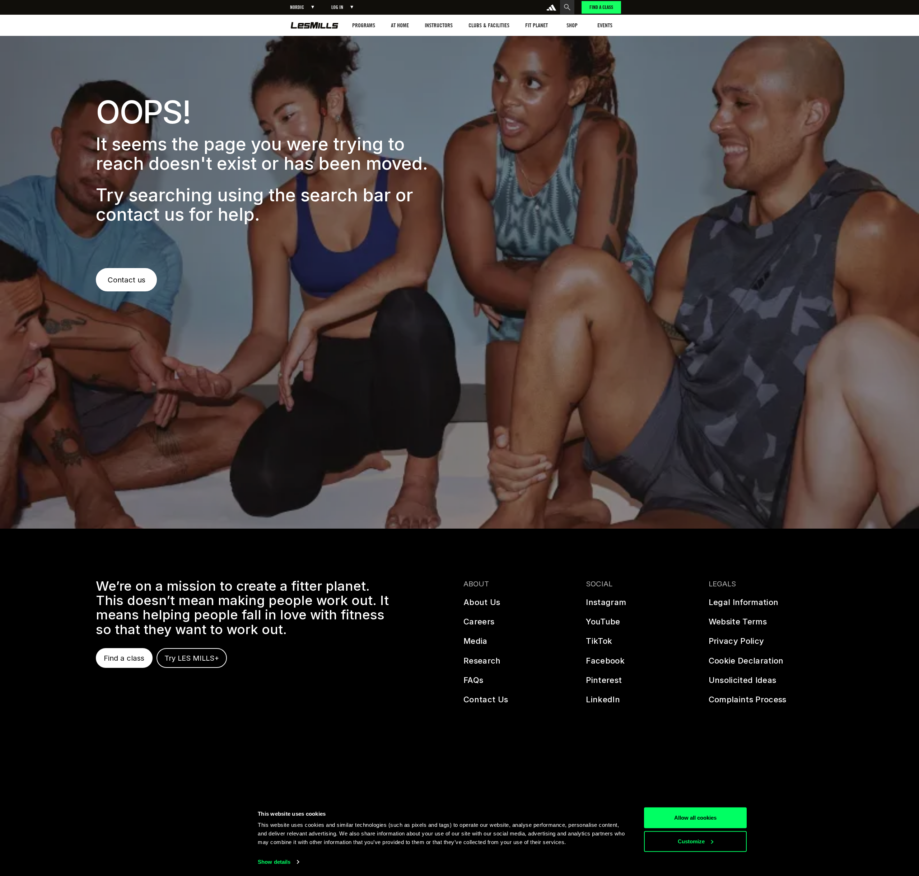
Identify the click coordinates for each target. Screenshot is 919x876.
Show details (274, 862)
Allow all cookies (695, 818)
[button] (302, 7)
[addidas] (551, 7)
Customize (691, 841)
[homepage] (315, 25)
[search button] (567, 7)
